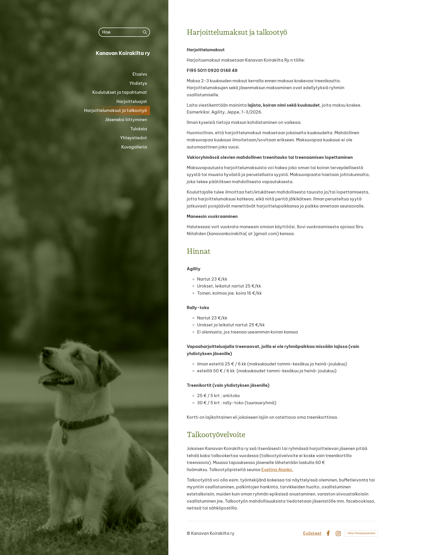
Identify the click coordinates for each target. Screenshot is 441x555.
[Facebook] (328, 533)
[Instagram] (338, 533)
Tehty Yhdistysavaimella (361, 533)
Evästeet (312, 533)
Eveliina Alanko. (277, 469)
